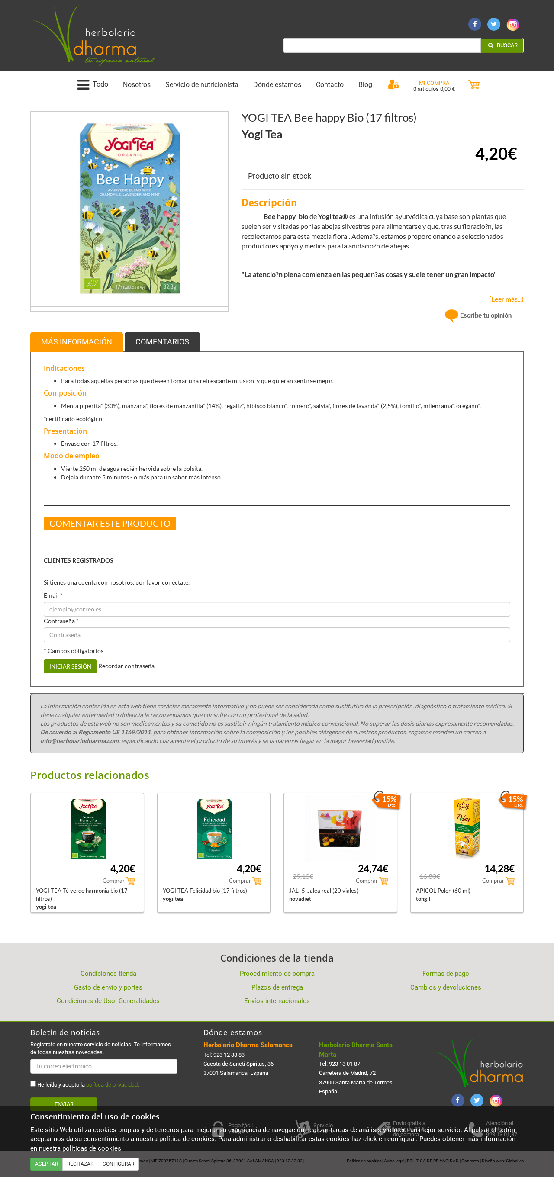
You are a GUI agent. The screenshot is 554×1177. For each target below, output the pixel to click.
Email (53, 595)
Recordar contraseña (126, 665)
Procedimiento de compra (277, 974)
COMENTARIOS (162, 341)
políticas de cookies (91, 1148)
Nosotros (137, 84)
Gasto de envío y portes (108, 987)
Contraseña (61, 620)
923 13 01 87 (344, 1064)
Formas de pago (445, 974)
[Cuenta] (393, 85)
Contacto (330, 84)
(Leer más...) (504, 299)
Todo (100, 84)
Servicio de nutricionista (201, 84)
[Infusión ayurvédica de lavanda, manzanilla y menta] (129, 210)
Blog (365, 84)
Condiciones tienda (108, 974)
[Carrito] (474, 85)
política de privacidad (112, 1084)
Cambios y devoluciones (445, 987)
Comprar (114, 880)
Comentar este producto (110, 523)
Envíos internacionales (277, 1001)
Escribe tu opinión (485, 315)
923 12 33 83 (229, 1055)
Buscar (507, 45)
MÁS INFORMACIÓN (76, 341)
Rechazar (80, 1164)
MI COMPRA (434, 82)
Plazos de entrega (277, 987)
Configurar (118, 1164)
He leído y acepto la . (87, 1084)
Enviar (64, 1104)
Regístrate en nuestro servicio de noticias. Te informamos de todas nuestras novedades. (100, 1048)
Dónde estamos (277, 84)
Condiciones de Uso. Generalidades (108, 1001)
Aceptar (46, 1164)
